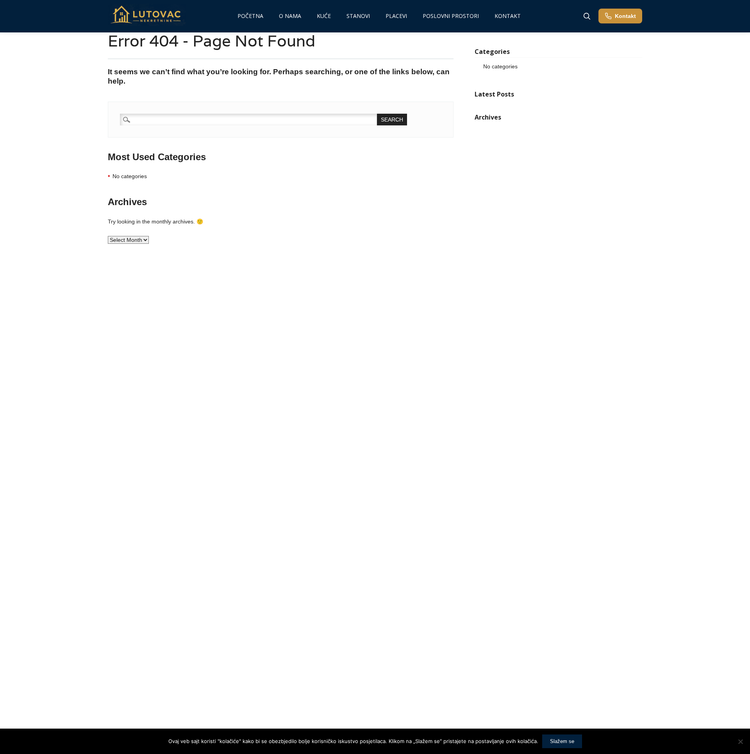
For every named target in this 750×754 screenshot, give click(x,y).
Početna (250, 16)
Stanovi (358, 16)
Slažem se (562, 741)
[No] (740, 741)
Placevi (396, 16)
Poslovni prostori (451, 16)
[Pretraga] (586, 16)
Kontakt (508, 16)
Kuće (324, 16)
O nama (290, 16)
